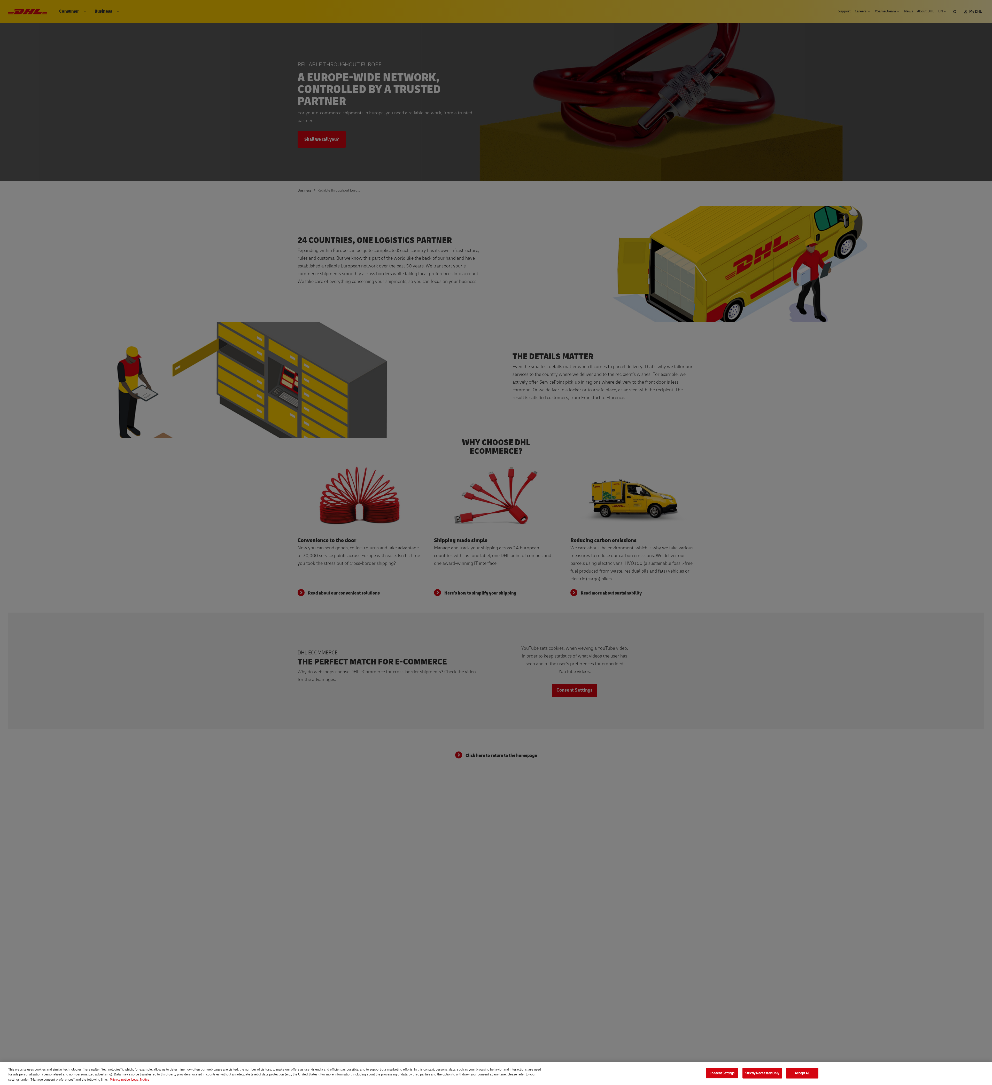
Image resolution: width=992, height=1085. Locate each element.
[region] (496, 1073)
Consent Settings (722, 1073)
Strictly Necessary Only (762, 1073)
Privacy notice (120, 1080)
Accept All (802, 1073)
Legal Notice (140, 1080)
